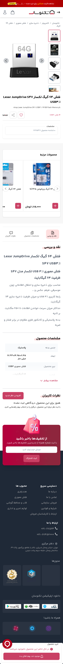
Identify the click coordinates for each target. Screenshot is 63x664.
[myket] (50, 606)
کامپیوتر (45, 23)
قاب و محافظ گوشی (16, 503)
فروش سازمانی (49, 503)
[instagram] (48, 628)
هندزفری (22, 492)
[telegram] (32, 628)
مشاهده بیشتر (51, 380)
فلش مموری (21, 23)
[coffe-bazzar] (31, 606)
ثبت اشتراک (31, 458)
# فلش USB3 (55, 115)
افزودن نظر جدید (13, 395)
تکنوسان (55, 23)
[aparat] (16, 628)
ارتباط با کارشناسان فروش (43, 514)
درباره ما (52, 492)
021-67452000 (45, 535)
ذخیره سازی (34, 23)
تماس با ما (51, 497)
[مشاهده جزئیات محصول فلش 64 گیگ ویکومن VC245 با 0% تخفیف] (41, 200)
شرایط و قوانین (49, 508)
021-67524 (47, 529)
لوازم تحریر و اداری (17, 508)
